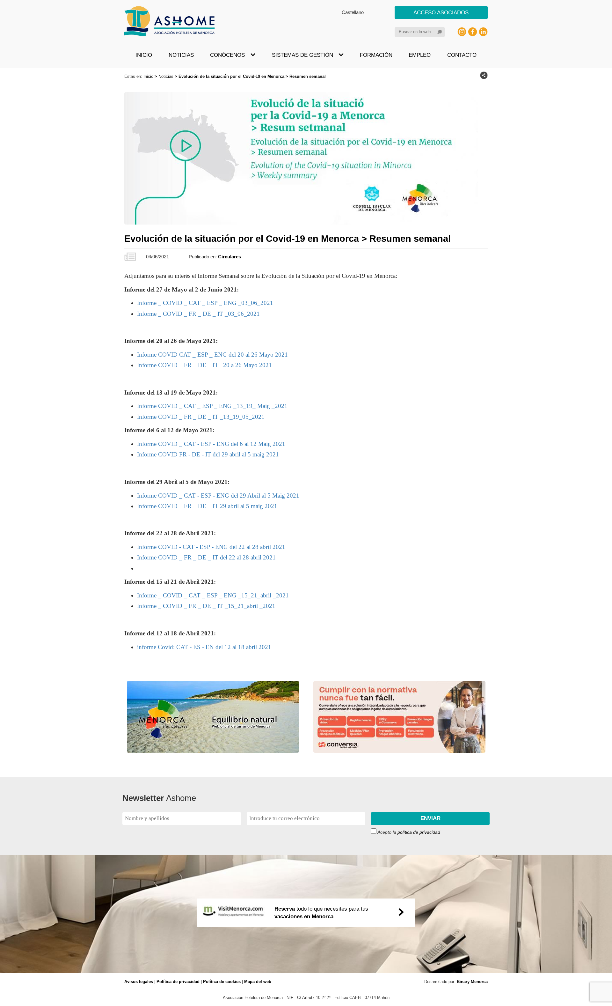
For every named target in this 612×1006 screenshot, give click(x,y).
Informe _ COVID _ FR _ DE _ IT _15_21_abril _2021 (206, 606)
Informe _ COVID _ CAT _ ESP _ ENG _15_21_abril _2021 (213, 595)
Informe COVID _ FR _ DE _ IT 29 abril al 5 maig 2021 (207, 506)
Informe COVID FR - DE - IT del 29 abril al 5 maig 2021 (208, 454)
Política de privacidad (178, 981)
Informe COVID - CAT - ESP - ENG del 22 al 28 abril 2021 (211, 547)
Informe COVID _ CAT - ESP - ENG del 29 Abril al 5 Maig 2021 (218, 495)
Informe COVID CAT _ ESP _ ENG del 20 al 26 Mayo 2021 (212, 354)
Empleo (420, 55)
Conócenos (227, 55)
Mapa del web (257, 981)
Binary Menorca (472, 981)
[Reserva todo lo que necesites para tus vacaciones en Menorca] (306, 968)
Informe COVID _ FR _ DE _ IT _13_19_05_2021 (201, 416)
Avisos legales (138, 981)
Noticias (181, 55)
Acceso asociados (441, 13)
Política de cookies (222, 981)
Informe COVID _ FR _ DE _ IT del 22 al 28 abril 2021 (206, 557)
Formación (376, 55)
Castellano (353, 12)
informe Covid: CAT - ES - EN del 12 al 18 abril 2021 (204, 647)
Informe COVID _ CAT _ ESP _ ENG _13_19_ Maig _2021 (212, 406)
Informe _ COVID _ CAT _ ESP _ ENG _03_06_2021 (205, 303)
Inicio (143, 55)
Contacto (462, 55)
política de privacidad (418, 832)
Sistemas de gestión (302, 55)
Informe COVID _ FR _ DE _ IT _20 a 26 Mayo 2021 (204, 365)
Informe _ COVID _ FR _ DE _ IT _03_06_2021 (198, 313)
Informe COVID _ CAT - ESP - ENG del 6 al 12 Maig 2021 (211, 443)
